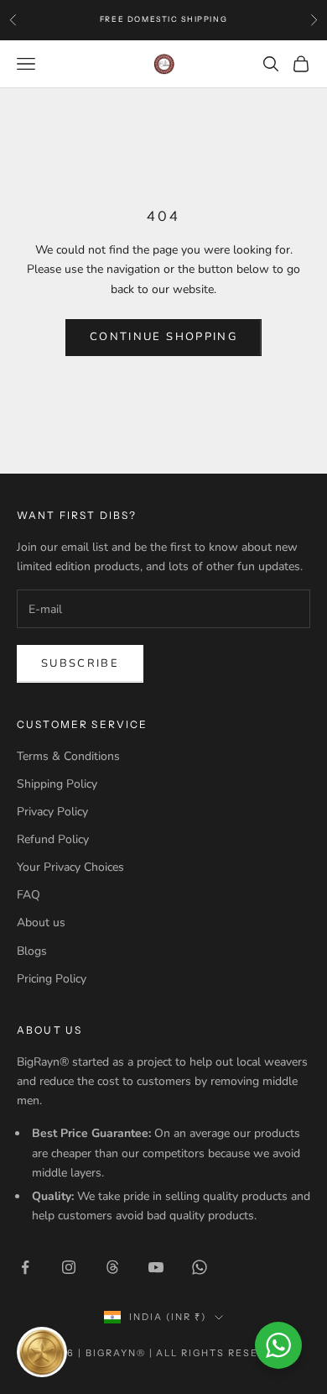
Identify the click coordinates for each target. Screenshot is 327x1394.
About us (41, 922)
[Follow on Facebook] (25, 1267)
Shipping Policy (57, 784)
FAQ (28, 895)
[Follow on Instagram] (68, 1267)
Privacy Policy (52, 812)
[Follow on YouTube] (156, 1267)
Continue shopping (163, 336)
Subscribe (80, 663)
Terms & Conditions (68, 756)
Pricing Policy (51, 979)
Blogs (32, 951)
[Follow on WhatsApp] (199, 1267)
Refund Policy (53, 839)
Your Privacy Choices (70, 867)
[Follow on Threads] (112, 1267)
